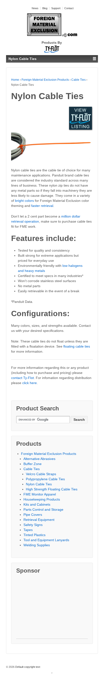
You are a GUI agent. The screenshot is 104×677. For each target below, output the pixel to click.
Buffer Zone (32, 464)
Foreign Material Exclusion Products (45, 79)
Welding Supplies (36, 545)
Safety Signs (33, 525)
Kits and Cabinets (36, 504)
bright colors (24, 201)
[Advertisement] (52, 608)
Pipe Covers (32, 515)
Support (55, 8)
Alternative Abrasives (39, 459)
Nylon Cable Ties (39, 484)
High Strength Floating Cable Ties (51, 489)
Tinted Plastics (34, 535)
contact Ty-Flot (22, 378)
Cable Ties (78, 79)
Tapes (28, 530)
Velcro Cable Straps (41, 474)
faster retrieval (42, 206)
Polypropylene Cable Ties (45, 479)
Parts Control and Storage (43, 509)
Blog (44, 8)
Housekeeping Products (41, 499)
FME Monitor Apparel (39, 494)
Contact (69, 8)
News (35, 8)
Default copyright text (27, 666)
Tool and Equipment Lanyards (46, 540)
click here (29, 383)
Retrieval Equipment (38, 520)
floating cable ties (76, 346)
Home (15, 79)
